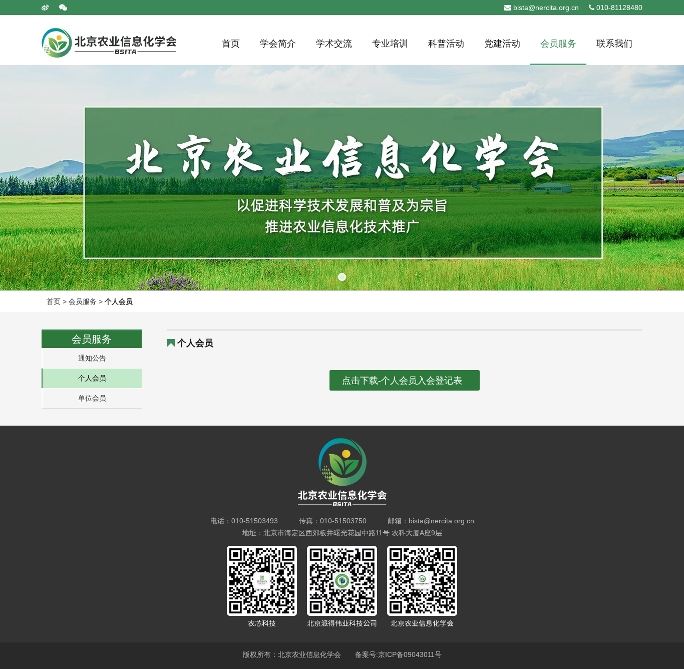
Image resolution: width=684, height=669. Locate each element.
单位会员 (92, 398)
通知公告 (92, 358)
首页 (54, 301)
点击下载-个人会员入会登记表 (402, 381)
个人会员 (119, 301)
